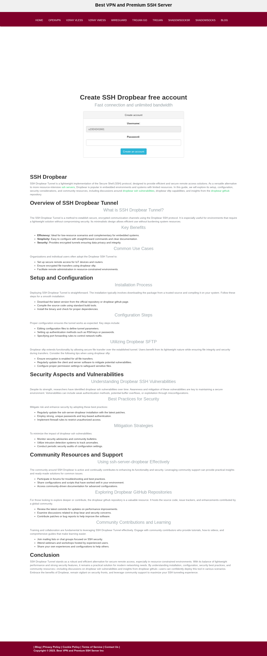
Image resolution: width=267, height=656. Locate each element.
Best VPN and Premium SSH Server (133, 4)
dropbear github (220, 190)
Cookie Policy (71, 646)
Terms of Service (92, 646)
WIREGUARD (119, 20)
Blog (224, 20)
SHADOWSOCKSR (179, 20)
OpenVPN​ (54, 20)
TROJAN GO (139, 20)
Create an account (133, 151)
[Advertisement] (133, 55)
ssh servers (68, 187)
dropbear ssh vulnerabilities (138, 190)
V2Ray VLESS (74, 20)
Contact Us (111, 646)
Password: (133, 136)
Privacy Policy (51, 646)
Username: (133, 123)
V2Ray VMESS (97, 20)
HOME (39, 20)
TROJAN (158, 20)
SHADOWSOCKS (205, 20)
